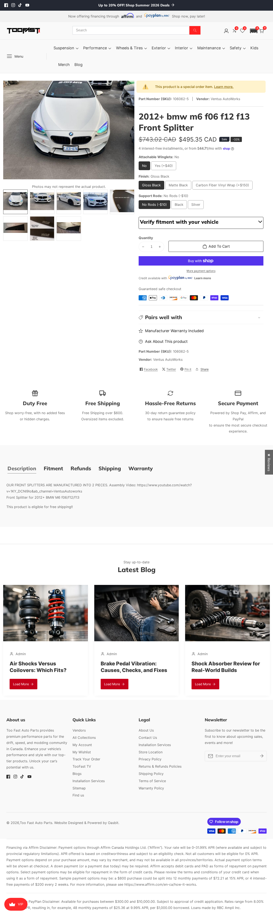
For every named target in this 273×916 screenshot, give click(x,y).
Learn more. (224, 87)
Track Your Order (86, 759)
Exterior (159, 48)
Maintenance (209, 48)
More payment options (201, 270)
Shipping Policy (151, 773)
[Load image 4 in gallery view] (95, 202)
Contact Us (148, 737)
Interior (181, 48)
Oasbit (113, 822)
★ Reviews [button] (269, 462)
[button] (253, 31)
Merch (64, 64)
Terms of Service (152, 781)
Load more (21, 684)
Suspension (64, 48)
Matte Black (178, 186)
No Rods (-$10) (154, 205)
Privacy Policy (150, 759)
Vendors (79, 730)
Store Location (151, 752)
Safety (235, 48)
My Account (82, 745)
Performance (95, 48)
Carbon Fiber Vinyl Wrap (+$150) (222, 186)
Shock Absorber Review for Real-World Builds (135, 666)
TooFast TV (82, 766)
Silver (197, 205)
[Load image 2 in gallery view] (42, 202)
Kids (254, 48)
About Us (146, 730)
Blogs (77, 773)
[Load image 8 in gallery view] (69, 228)
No (145, 167)
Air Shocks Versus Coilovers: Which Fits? (220, 666)
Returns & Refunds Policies (160, 766)
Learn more (202, 278)
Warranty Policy (151, 788)
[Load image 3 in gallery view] (69, 202)
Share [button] (204, 369)
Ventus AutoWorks (168, 359)
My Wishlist (82, 752)
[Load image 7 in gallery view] (42, 228)
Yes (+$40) (165, 167)
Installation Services (89, 781)
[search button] (194, 30)
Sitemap (79, 788)
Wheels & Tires (129, 48)
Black (181, 205)
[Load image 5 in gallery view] (122, 202)
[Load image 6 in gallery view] (15, 228)
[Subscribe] (262, 756)
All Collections (84, 737)
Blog (78, 64)
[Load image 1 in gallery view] (15, 202)
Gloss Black (151, 186)
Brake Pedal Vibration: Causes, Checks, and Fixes (43, 666)
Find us (78, 795)
